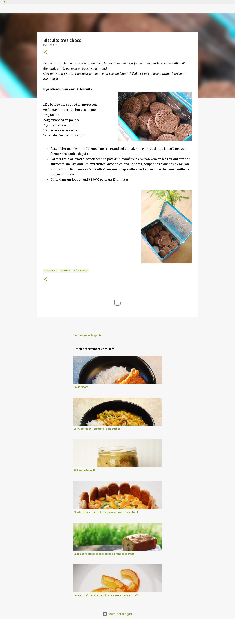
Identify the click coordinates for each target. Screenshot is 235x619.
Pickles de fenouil (84, 470)
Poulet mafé (80, 387)
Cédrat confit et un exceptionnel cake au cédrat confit (106, 595)
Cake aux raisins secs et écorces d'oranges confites (103, 553)
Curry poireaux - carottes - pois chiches (96, 428)
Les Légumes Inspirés (87, 335)
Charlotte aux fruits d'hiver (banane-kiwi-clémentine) (105, 512)
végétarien (80, 270)
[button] (45, 52)
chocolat (51, 270)
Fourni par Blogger (119, 614)
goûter (65, 270)
